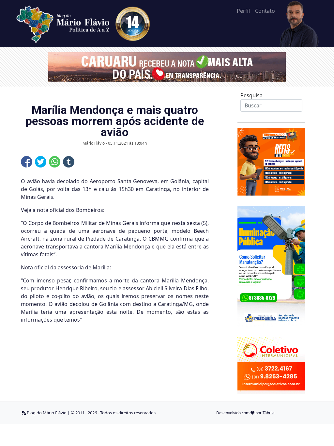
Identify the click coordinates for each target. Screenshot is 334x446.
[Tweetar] (40, 161)
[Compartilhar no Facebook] (26, 161)
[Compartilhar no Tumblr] (68, 161)
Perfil (243, 10)
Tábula (269, 413)
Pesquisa (251, 95)
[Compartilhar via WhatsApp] (54, 161)
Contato (265, 10)
